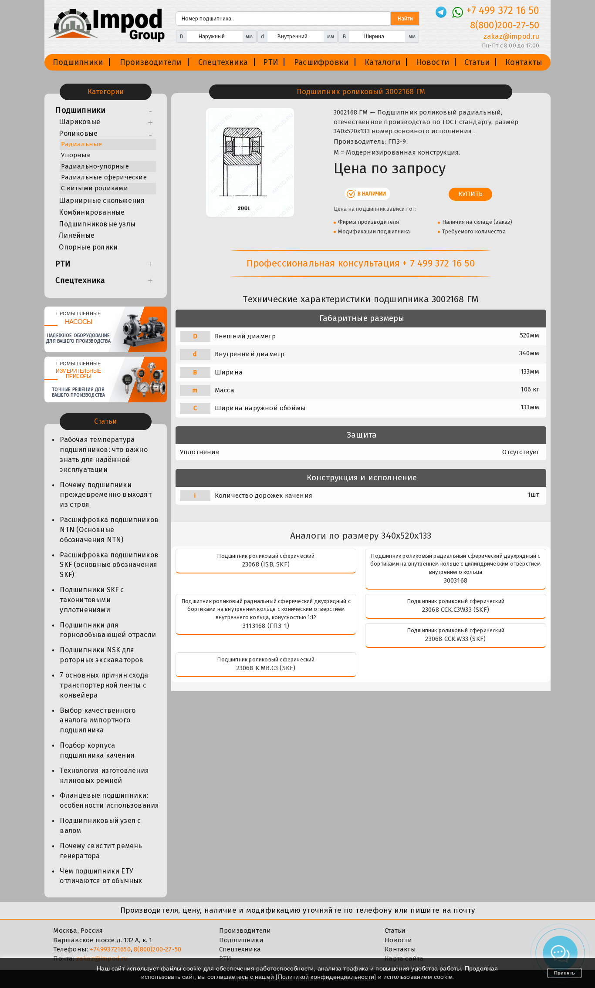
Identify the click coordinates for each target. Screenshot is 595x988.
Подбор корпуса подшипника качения (97, 750)
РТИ (270, 62)
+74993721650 (110, 949)
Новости (432, 62)
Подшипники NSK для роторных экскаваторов (101, 655)
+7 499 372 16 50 (503, 10)
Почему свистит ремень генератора (101, 851)
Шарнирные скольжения (102, 200)
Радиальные (81, 144)
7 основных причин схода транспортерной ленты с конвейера (104, 685)
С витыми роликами (94, 188)
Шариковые (79, 122)
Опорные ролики (88, 247)
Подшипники (78, 62)
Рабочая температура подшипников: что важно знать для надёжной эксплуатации (103, 454)
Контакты (524, 62)
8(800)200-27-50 (505, 25)
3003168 (455, 580)
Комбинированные (92, 212)
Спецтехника (223, 62)
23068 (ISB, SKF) (266, 564)
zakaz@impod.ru (511, 36)
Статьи (477, 62)
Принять (564, 972)
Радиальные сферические (103, 177)
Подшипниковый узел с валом (100, 825)
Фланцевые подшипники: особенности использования (109, 800)
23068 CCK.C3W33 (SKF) (455, 610)
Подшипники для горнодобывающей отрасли (108, 630)
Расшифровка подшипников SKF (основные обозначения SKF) (109, 565)
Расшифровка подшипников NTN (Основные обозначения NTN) (109, 530)
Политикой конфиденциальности (326, 976)
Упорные (75, 155)
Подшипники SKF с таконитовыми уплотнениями (92, 600)
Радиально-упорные (94, 166)
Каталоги (382, 62)
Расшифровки (321, 62)
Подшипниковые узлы (97, 224)
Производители (151, 62)
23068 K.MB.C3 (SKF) (266, 668)
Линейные (77, 235)
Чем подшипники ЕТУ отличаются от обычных (101, 876)
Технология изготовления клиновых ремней (104, 775)
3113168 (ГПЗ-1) (266, 626)
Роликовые (78, 133)
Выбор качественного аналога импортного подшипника (97, 720)
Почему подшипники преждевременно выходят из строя (105, 495)
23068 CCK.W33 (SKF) (455, 639)
